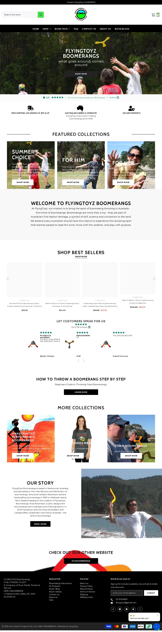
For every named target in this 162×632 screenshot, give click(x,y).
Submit (151, 593)
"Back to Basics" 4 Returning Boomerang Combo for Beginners (137, 301)
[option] (81, 2)
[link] (30, 110)
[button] (8, 279)
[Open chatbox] (156, 626)
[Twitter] (140, 609)
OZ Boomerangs (81, 561)
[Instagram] (119, 609)
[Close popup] (157, 615)
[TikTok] (126, 609)
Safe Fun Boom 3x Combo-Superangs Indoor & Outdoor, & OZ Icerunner (62, 304)
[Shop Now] (81, 438)
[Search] (23, 15)
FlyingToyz (24, 300)
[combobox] (20, 15)
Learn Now (81, 392)
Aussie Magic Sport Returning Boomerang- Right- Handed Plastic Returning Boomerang (100, 304)
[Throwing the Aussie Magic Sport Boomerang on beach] (121, 503)
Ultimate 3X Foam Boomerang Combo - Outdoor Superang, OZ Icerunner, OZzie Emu (24, 304)
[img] (81, 324)
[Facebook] (113, 609)
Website (61, 626)
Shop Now (81, 74)
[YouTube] (133, 609)
